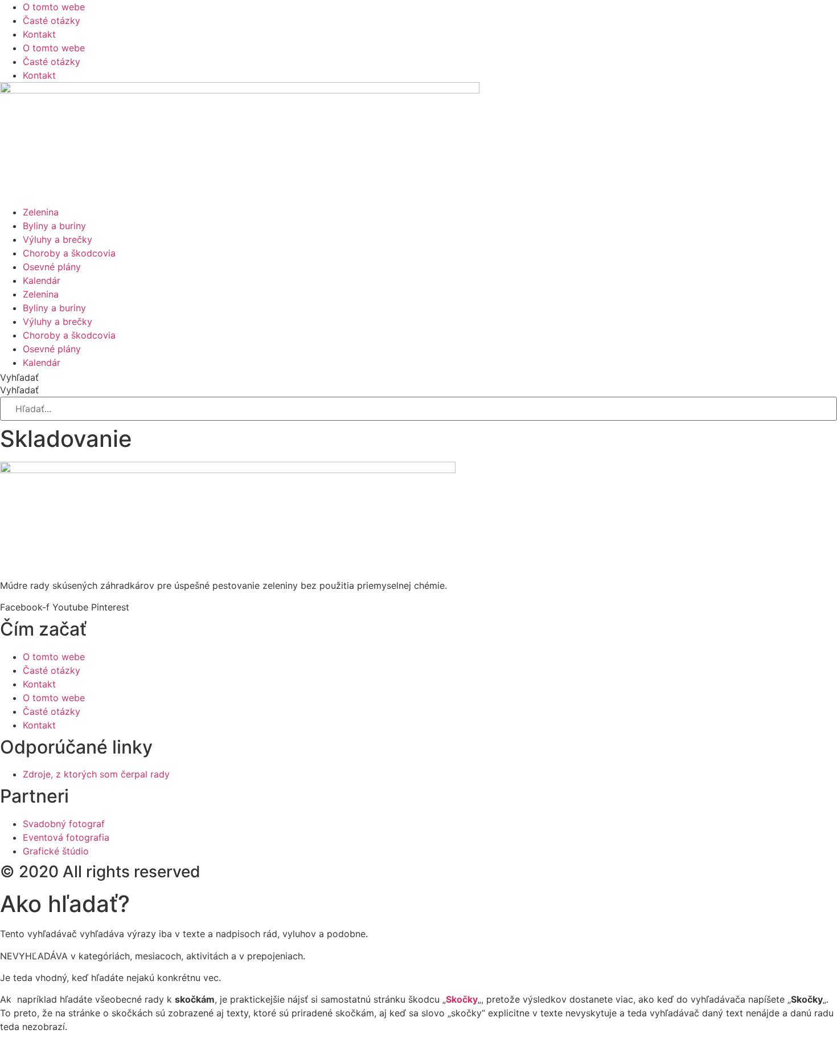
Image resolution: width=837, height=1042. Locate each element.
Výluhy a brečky (57, 239)
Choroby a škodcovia (69, 253)
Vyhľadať (19, 377)
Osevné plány (52, 266)
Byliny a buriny (54, 225)
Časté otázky (51, 20)
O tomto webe (54, 7)
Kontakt (39, 34)
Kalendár (41, 280)
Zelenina (41, 212)
